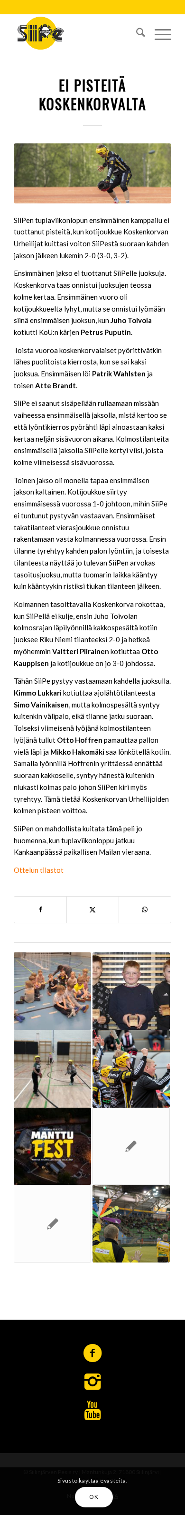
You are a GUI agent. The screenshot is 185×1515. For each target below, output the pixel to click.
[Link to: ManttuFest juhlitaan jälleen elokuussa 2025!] (52, 1146)
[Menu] (158, 33)
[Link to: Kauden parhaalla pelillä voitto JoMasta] (131, 1069)
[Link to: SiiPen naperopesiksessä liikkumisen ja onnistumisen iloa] (52, 991)
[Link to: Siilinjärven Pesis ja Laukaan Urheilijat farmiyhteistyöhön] (131, 1146)
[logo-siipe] (76, 33)
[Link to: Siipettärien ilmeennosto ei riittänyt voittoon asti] (52, 1223)
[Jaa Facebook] (40, 910)
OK (93, 1496)
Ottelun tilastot (39, 870)
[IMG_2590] (92, 173)
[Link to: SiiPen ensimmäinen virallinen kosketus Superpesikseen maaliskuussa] (131, 1223)
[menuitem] (136, 33)
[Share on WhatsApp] (145, 910)
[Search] (136, 33)
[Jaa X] (93, 910)
